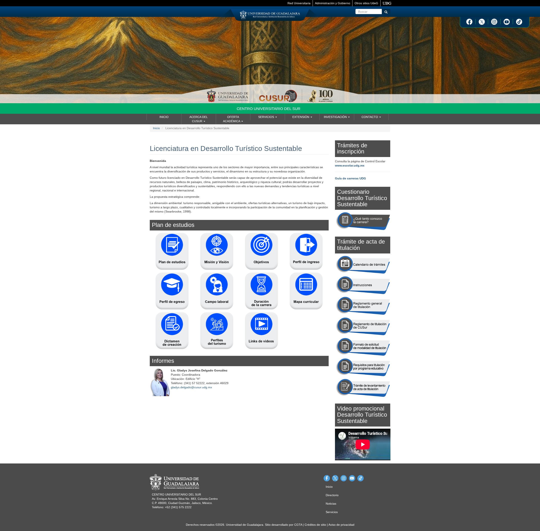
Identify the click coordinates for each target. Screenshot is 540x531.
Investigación (336, 117)
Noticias (331, 503)
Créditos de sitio (315, 524)
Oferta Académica (232, 119)
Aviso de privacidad (341, 524)
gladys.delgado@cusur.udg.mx (191, 387)
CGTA (298, 524)
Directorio (332, 495)
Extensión (301, 117)
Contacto (370, 117)
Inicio (164, 117)
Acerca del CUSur (198, 119)
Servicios (266, 117)
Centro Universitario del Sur (268, 109)
